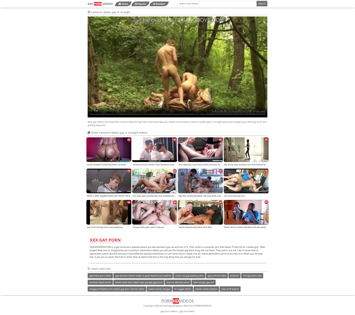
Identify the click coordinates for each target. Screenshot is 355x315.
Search (262, 3)
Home (124, 3)
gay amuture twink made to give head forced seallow (143, 275)
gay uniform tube (217, 275)
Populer (141, 3)
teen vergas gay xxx (203, 282)
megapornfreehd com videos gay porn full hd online (116, 288)
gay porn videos (168, 311)
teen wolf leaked (230, 288)
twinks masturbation (206, 288)
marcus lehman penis (178, 282)
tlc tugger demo (182, 288)
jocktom (234, 275)
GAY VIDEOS (100, 4)
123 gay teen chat (252, 275)
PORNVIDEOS (177, 301)
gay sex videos (187, 311)
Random (160, 3)
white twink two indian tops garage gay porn (138, 282)
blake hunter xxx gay (159, 288)
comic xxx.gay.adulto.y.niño (189, 275)
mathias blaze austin (100, 282)
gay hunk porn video (100, 275)
